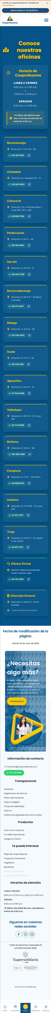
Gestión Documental (14, 871)
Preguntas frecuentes (14, 858)
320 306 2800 (18, 454)
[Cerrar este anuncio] (47, 3)
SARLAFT (8, 810)
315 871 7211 (17, 547)
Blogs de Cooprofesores (15, 854)
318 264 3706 (17, 274)
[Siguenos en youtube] (32, 934)
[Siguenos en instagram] (25, 934)
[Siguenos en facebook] (19, 934)
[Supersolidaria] (25, 962)
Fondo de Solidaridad (14, 806)
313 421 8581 (17, 579)
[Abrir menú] (46, 20)
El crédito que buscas (14, 834)
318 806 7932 (17, 216)
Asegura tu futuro (12, 838)
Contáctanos (17, 701)
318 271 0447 (17, 306)
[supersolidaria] (25, 969)
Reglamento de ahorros (15, 793)
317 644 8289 (17, 393)
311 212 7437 (17, 515)
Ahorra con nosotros (14, 830)
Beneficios (9, 867)
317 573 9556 (17, 425)
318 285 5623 (17, 184)
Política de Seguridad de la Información (23, 815)
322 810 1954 (17, 155)
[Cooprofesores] (10, 20)
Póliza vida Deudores (14, 797)
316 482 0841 (17, 245)
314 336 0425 (17, 335)
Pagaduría (9, 862)
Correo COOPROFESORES (16, 875)
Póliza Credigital (11, 802)
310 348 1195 (17, 364)
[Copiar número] (29, 155)
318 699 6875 (17, 483)
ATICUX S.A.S (31, 987)
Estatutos (8, 789)
